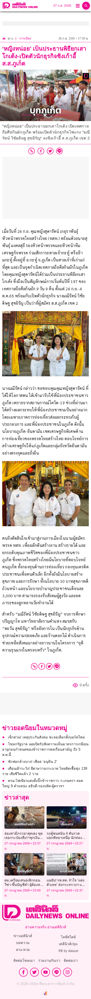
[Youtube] (45, 972)
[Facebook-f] (23, 972)
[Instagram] (67, 972)
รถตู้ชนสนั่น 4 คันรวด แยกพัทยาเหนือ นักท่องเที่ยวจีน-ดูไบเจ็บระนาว (64, 838)
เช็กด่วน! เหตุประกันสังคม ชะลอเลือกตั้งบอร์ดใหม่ (46, 737)
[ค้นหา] (86, 6)
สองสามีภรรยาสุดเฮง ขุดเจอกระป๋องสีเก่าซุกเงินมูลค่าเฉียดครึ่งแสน (23, 838)
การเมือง (25, 38)
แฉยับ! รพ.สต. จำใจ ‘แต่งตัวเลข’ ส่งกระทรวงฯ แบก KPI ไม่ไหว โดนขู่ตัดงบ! (66, 884)
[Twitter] (49, 666)
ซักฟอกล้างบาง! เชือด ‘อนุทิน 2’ (33, 761)
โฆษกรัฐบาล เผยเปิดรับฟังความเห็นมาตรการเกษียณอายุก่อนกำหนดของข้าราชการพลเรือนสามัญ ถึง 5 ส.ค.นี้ (45, 749)
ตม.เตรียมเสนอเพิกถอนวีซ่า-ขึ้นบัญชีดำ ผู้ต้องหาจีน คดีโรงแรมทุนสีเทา (23, 884)
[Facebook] (41, 666)
